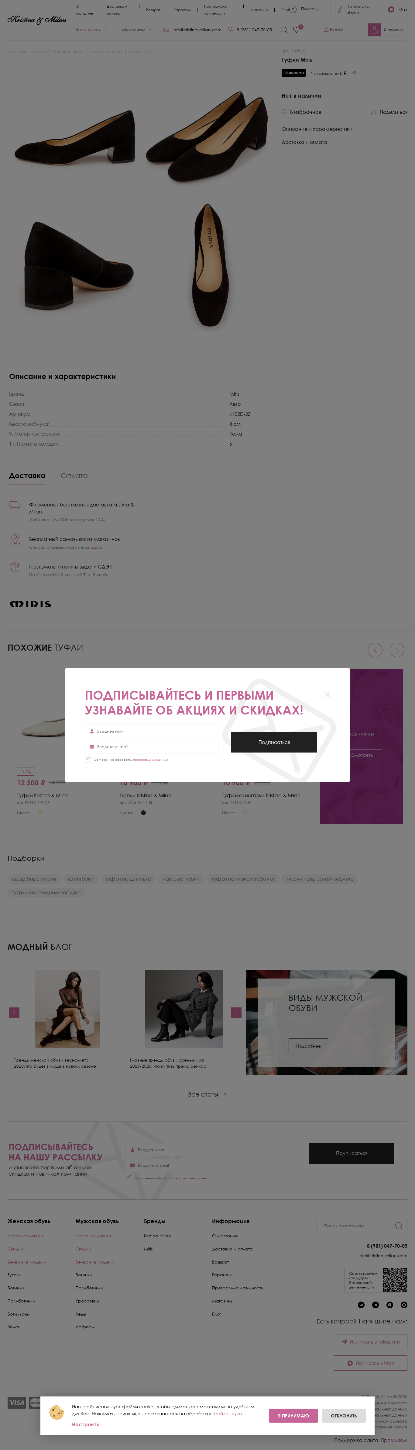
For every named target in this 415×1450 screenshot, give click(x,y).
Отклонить (344, 1415)
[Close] (327, 694)
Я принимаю (293, 1415)
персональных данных (150, 759)
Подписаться (274, 746)
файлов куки (227, 1413)
